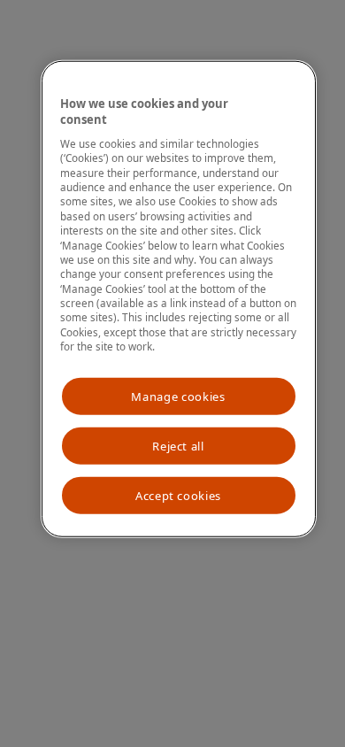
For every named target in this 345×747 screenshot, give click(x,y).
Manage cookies (178, 396)
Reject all (178, 446)
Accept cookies (178, 496)
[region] (179, 298)
